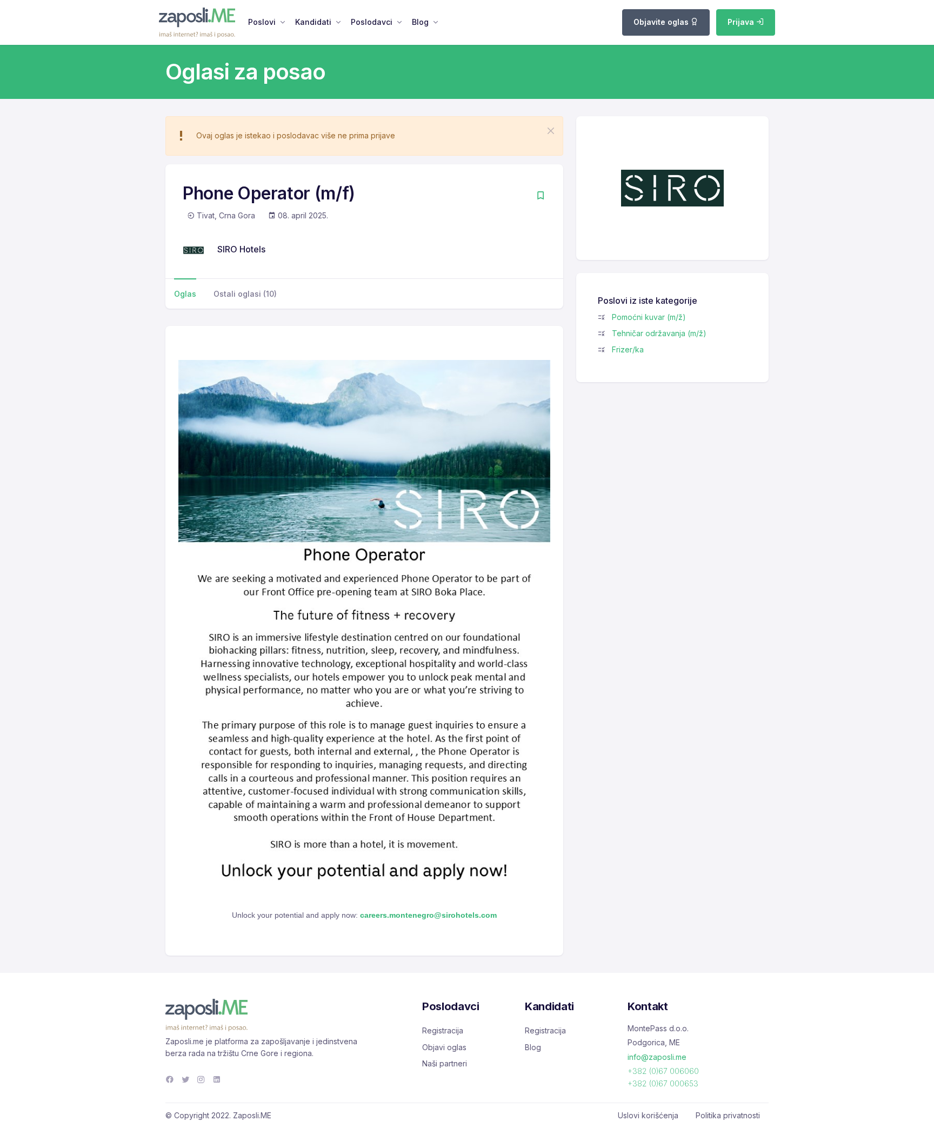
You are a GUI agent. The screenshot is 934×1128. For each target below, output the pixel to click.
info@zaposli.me (657, 1057)
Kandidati (313, 21)
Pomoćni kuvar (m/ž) (649, 317)
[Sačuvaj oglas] (540, 196)
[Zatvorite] (551, 131)
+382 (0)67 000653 (663, 1083)
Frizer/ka (628, 349)
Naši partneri (444, 1063)
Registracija (442, 1030)
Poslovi (262, 21)
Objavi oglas (444, 1047)
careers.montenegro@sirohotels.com (428, 915)
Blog (420, 21)
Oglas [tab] (185, 293)
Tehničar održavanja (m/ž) (659, 333)
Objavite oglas (662, 21)
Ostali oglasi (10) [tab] (245, 293)
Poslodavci (371, 21)
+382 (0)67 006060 (663, 1071)
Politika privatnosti (728, 1115)
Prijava (742, 21)
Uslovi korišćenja (648, 1115)
